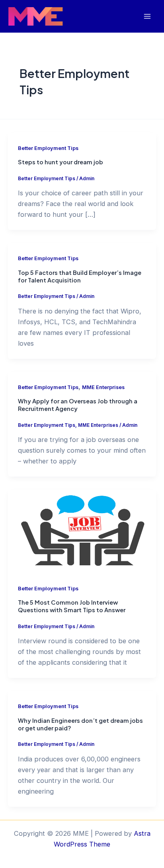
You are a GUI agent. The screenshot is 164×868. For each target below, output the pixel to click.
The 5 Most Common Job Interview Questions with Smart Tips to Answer (71, 606)
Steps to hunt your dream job (60, 161)
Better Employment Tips (48, 148)
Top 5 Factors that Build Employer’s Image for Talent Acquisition (79, 276)
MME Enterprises (103, 387)
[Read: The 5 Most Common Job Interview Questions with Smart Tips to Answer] (82, 531)
